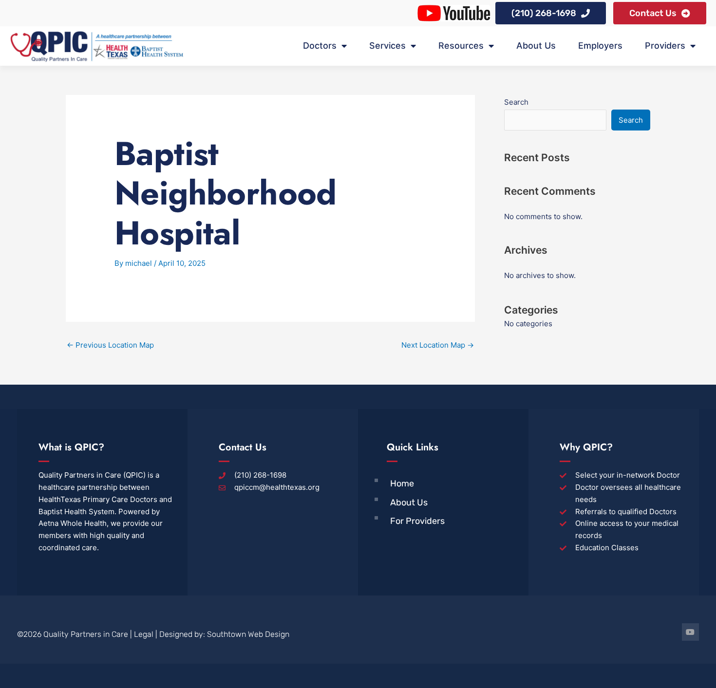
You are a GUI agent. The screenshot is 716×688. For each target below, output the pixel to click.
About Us (536, 45)
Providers (665, 45)
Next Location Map (437, 345)
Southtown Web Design (248, 634)
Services (387, 45)
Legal (143, 634)
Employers (600, 45)
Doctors (320, 45)
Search (516, 102)
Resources (461, 45)
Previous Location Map (110, 345)
